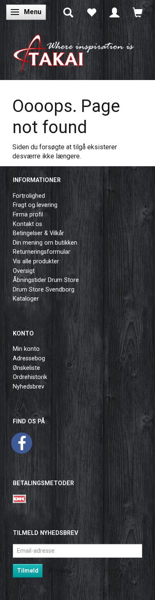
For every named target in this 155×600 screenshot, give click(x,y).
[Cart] (137, 12)
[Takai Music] (77, 50)
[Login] (114, 12)
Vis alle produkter (36, 261)
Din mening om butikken (45, 242)
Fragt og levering (35, 205)
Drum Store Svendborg (43, 289)
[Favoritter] (91, 12)
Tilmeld (27, 570)
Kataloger (26, 298)
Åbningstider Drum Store (46, 280)
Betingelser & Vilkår (38, 233)
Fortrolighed (29, 195)
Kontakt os (27, 224)
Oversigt (24, 270)
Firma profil (28, 214)
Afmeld (58, 570)
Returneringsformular (41, 251)
